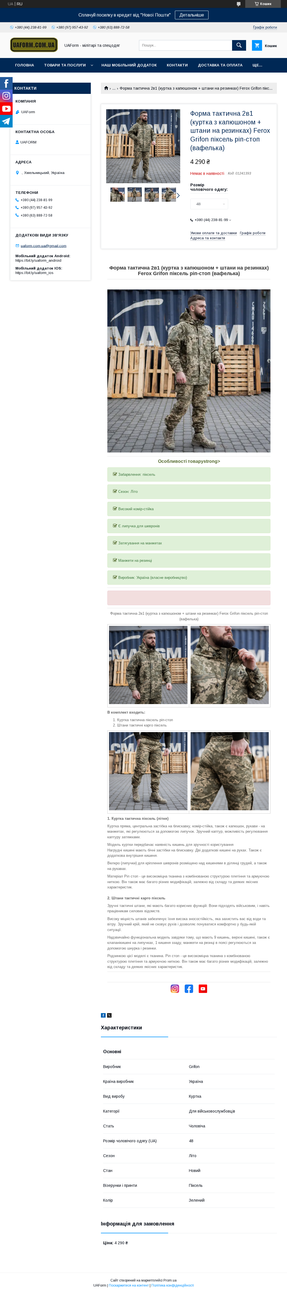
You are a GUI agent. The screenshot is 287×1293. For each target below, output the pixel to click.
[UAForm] (34, 50)
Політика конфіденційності (172, 1285)
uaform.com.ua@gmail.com (43, 245)
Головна (24, 65)
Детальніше (191, 15)
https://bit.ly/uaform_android (38, 260)
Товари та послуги (65, 65)
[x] (109, 1016)
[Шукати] (239, 45)
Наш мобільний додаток (129, 65)
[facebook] (103, 1016)
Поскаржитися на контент (129, 1285)
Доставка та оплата (220, 65)
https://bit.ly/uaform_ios (34, 273)
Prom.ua (170, 1280)
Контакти (177, 65)
